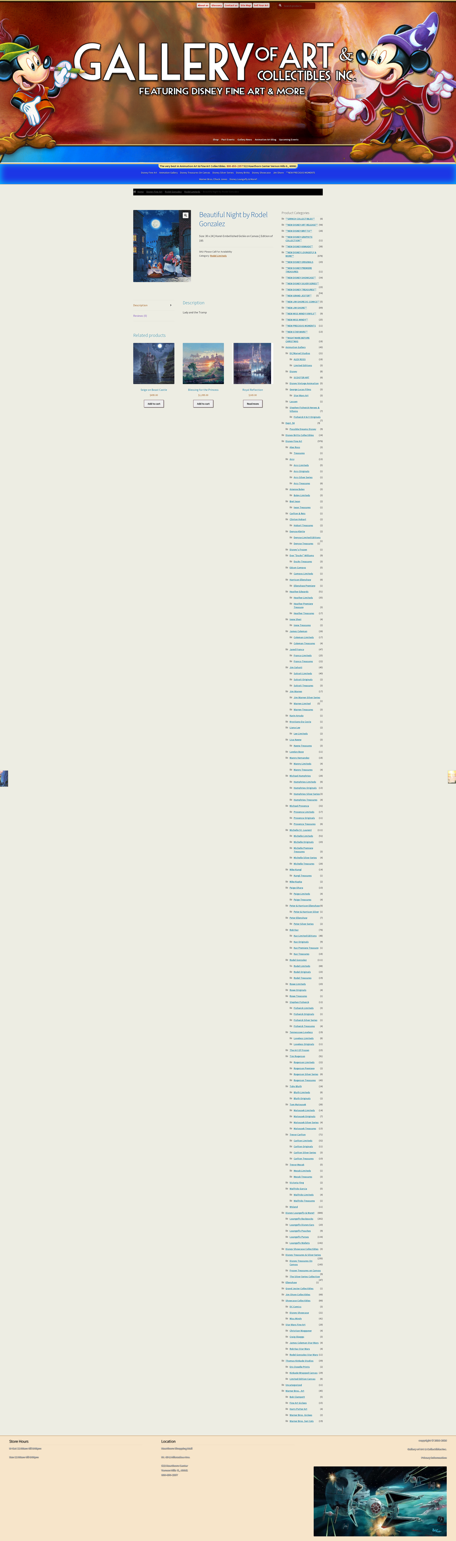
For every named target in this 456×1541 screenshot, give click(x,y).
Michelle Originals (304, 842)
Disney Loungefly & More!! (243, 179)
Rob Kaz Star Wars (300, 1348)
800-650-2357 (235, 166)
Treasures (299, 453)
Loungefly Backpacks (301, 1218)
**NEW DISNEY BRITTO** (299, 230)
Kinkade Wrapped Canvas (304, 1372)
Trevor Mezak (297, 1164)
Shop (216, 139)
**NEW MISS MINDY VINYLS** (301, 313)
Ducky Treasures (303, 561)
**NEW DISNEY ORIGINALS (299, 262)
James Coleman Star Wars (304, 1342)
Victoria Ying (297, 1182)
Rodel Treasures (303, 978)
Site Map (246, 5)
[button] (185, 215)
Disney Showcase (261, 172)
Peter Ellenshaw (298, 917)
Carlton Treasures (304, 1158)
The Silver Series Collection (305, 1276)
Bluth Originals (302, 1098)
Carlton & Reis (297, 513)
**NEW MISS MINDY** (297, 319)
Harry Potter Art (298, 1409)
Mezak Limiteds (302, 1170)
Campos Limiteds (303, 573)
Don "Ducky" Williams (302, 555)
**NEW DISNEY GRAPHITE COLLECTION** (299, 238)
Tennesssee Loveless (301, 1032)
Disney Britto (243, 172)
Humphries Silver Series (307, 794)
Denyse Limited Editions (307, 537)
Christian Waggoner (301, 1330)
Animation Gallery (168, 172)
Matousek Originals (304, 1116)
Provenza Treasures (305, 824)
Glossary (216, 5)
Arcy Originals (301, 471)
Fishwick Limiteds (304, 1008)
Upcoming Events (289, 139)
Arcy (292, 459)
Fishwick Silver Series (305, 1020)
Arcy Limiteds (301, 465)
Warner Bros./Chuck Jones (213, 179)
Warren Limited (302, 703)
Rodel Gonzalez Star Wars (304, 1354)
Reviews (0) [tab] (140, 315)
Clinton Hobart (298, 519)
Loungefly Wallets (300, 1243)
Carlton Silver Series (305, 1152)
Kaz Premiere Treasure (306, 947)
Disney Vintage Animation (304, 383)
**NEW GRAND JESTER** (299, 295)
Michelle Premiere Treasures (303, 849)
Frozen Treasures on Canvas (305, 1270)
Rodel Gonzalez (173, 191)
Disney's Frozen (298, 549)
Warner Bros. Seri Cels (302, 1421)
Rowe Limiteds (298, 984)
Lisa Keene (295, 739)
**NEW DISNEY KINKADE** (299, 246)
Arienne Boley (297, 489)
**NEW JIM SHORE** (296, 307)
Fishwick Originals (304, 1014)
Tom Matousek (298, 1104)
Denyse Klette (297, 531)
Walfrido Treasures (304, 1200)
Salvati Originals (303, 679)
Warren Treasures (303, 709)
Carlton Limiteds (303, 1140)
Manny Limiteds (302, 763)
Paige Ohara (296, 887)
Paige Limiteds (302, 893)
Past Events (228, 139)
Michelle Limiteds (303, 836)
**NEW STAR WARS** (297, 331)
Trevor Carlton (298, 1134)
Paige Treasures (302, 899)
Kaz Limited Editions (305, 935)
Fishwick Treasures (304, 1026)
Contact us (231, 5)
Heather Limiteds (303, 597)
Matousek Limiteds (304, 1110)
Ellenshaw (291, 1282)
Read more (253, 403)
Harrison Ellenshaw (300, 579)
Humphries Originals (305, 787)
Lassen (293, 401)
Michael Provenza (299, 805)
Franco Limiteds (303, 655)
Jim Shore (278, 172)
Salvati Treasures (303, 685)
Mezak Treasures (303, 1176)
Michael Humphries (300, 775)
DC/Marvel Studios (300, 353)
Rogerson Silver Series (306, 1074)
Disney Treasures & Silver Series (303, 1254)
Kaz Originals (301, 941)
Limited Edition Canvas (302, 1378)
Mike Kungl (296, 869)
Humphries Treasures (305, 799)
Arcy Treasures (302, 483)
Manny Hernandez (299, 757)
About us (203, 5)
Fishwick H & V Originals (307, 417)
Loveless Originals (304, 1044)
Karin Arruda (297, 715)
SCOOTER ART (301, 377)
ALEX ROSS (300, 359)
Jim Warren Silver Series (307, 697)
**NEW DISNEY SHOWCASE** (301, 277)
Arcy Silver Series (303, 477)
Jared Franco (297, 649)
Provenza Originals (304, 818)
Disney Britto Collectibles (300, 435)
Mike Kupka (296, 881)
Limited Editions (303, 365)
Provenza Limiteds (304, 811)
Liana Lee (295, 727)
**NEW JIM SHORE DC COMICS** (303, 301)
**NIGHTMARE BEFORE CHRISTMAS (298, 339)
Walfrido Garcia (298, 1188)
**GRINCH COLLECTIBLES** (300, 218)
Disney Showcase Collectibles (302, 1249)
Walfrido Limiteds (304, 1194)
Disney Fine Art (149, 172)
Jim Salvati (296, 667)
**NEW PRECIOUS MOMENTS (300, 172)
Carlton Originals (303, 1146)
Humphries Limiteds (305, 781)
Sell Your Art (261, 5)
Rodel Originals (302, 971)
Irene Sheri (295, 619)
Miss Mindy (296, 1318)
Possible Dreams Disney (303, 429)
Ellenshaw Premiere (304, 585)
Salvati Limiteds (303, 673)
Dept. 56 (290, 423)
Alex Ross (295, 447)
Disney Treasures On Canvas (195, 172)
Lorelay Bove (297, 751)
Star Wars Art (301, 395)
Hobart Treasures (303, 525)
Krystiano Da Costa (300, 721)
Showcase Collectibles (298, 1300)
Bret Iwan (295, 501)
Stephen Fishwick (299, 1002)
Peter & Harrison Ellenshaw (305, 905)
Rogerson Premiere (304, 1068)
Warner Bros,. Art (295, 1390)
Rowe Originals (298, 990)
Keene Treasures (303, 745)
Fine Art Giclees (298, 1403)
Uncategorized (294, 1385)
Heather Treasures (304, 613)
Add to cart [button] (154, 403)
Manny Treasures (303, 769)
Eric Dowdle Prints (300, 1366)
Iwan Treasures (302, 507)
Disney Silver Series (223, 172)
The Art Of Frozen (299, 1050)
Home (141, 191)
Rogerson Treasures (305, 1080)
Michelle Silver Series (305, 857)
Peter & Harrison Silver (306, 911)
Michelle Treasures (304, 863)
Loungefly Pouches (300, 1230)
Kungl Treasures (303, 875)
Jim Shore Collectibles (298, 1294)
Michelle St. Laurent (301, 830)
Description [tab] (140, 305)
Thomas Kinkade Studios (300, 1360)
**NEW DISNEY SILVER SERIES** (302, 283)
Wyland (294, 1206)
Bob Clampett (297, 1396)
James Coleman (298, 631)
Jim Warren (296, 691)
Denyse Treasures (303, 543)
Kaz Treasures (301, 953)
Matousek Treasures (305, 1128)
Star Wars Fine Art (295, 1324)
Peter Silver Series (304, 923)
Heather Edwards (299, 591)
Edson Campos (298, 567)
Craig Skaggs (297, 1336)
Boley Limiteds (302, 495)
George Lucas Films (300, 389)
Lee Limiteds (301, 733)
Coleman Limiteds (304, 637)
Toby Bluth (296, 1086)
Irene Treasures (302, 625)
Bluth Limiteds (302, 1092)
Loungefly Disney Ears (302, 1224)
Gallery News (244, 139)
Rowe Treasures (298, 996)
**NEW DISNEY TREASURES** (301, 289)
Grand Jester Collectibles (300, 1288)
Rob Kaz (294, 929)
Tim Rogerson (297, 1056)
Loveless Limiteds (304, 1038)
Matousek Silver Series (306, 1122)
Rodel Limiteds (192, 191)
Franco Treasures (303, 661)
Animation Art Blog (265, 139)
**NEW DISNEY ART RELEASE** (302, 224)
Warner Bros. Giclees (301, 1415)
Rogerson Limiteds (304, 1062)
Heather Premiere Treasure (303, 605)
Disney (293, 371)
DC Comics (295, 1306)
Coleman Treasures (304, 643)
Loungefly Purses (299, 1236)
